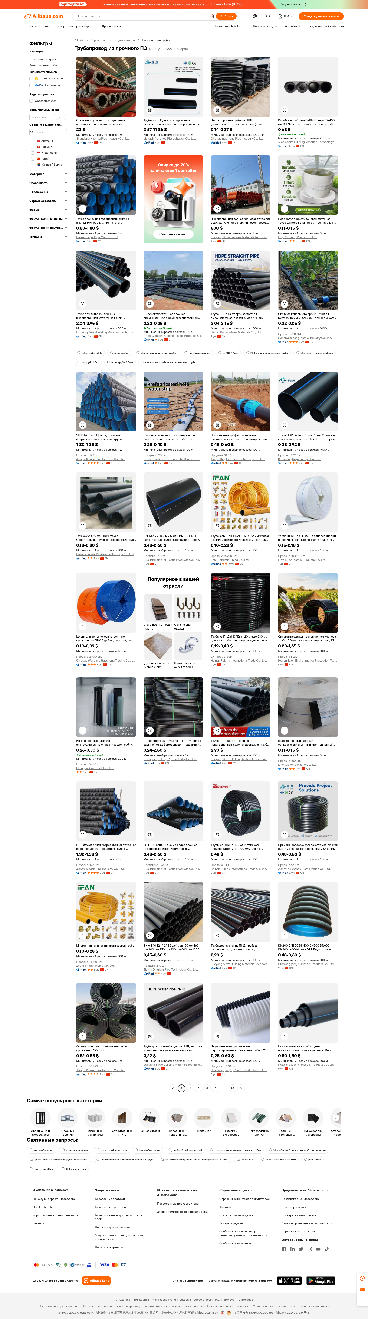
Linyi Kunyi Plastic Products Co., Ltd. (302, 559)
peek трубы (121, 352)
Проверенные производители (178, 1203)
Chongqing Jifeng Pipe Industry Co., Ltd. (237, 138)
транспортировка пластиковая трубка (237, 1150)
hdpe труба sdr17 (92, 352)
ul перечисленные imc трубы (158, 352)
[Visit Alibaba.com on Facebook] (284, 1249)
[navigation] (48, 565)
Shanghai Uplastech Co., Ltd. (95, 768)
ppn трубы (314, 1159)
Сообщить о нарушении (235, 1243)
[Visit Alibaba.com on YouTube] (318, 1249)
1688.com (140, 1299)
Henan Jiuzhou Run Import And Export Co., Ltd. (173, 459)
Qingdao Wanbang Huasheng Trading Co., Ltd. (106, 660)
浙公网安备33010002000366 (253, 1312)
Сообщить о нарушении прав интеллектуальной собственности (243, 1233)
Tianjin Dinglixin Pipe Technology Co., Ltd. (238, 459)
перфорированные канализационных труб (127, 1159)
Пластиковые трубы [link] (156, 40)
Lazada (184, 1299)
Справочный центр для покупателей (244, 1199)
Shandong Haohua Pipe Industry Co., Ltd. (103, 138)
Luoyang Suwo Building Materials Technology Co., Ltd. (106, 332)
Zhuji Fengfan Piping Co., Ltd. (230, 559)
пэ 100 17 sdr (230, 352)
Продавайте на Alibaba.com (300, 1199)
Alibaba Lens (55, 1280)
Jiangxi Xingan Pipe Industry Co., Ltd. (100, 459)
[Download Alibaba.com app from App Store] (289, 1280)
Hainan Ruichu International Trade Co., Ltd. (239, 660)
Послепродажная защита (112, 1227)
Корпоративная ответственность (56, 1215)
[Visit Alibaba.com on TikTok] (326, 1249)
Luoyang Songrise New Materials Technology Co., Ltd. (240, 237)
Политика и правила (109, 1247)
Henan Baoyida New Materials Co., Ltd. (236, 332)
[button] (211, 16)
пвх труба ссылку (149, 1150)
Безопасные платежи (110, 1199)
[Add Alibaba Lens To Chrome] (96, 1280)
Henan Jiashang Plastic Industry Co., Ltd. (305, 338)
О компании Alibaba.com (50, 1190)
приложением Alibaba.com (253, 1280)
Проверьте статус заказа (299, 1215)
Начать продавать (294, 1207)
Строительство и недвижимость (113, 40)
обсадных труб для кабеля (316, 352)
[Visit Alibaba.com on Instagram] (309, 1249)
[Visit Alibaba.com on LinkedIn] (292, 1249)
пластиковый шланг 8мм (281, 1159)
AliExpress (123, 1299)
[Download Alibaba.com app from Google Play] (320, 1280)
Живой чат (226, 1207)
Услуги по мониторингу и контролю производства (119, 1237)
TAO (217, 1299)
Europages (246, 1299)
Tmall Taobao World (163, 1299)
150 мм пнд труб (76, 1168)
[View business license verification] (222, 1312)
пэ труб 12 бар (90, 362)
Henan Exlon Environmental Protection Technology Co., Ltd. (308, 660)
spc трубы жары (44, 1150)
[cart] (268, 17)
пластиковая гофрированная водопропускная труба (197, 1159)
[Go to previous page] (173, 1088)
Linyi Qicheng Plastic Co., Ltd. (297, 237)
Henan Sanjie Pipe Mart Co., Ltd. (97, 237)
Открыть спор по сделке (236, 1215)
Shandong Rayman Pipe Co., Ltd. (299, 459)
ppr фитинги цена (199, 352)
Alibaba (79, 40)
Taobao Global (201, 1299)
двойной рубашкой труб (187, 1150)
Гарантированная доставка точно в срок (118, 1217)
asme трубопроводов (114, 1150)
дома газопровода (77, 1150)
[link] (362, 1278)
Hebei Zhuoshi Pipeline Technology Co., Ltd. (105, 554)
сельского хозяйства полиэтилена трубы (170, 362)
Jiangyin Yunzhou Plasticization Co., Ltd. (170, 138)
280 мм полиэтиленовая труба (269, 352)
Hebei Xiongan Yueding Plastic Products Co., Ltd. (173, 335)
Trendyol (229, 1299)
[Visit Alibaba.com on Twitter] (301, 1249)
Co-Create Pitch (44, 1207)
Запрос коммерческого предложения (183, 1211)
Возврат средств (231, 1223)
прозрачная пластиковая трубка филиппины (61, 1159)
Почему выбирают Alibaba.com (54, 1199)
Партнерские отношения (299, 1231)
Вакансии (39, 1223)
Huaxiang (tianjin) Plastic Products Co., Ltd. (172, 559)
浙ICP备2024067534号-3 (292, 1312)
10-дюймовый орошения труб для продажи (299, 1150)
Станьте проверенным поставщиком (307, 1223)
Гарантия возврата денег (112, 1207)
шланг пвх (247, 1159)
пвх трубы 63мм (43, 1168)
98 (232, 1088)
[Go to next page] (241, 1088)
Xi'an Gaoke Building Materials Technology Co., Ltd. (308, 142)
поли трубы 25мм (122, 362)
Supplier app (194, 1280)
